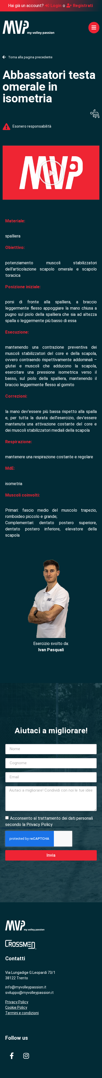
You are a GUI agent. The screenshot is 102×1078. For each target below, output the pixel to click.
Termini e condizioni (22, 1013)
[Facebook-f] (11, 1055)
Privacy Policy (16, 1002)
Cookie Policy (16, 1007)
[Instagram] (26, 1055)
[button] (93, 27)
